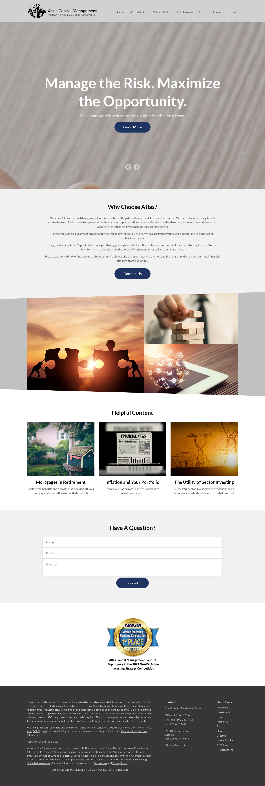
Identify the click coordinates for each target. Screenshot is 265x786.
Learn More (132, 127)
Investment (223, 712)
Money (220, 730)
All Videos (222, 745)
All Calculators (225, 749)
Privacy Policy (119, 763)
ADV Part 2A (102, 759)
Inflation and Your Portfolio (132, 482)
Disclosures (100, 763)
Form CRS (83, 759)
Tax (219, 726)
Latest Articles (225, 740)
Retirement (223, 707)
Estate (220, 716)
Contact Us (132, 273)
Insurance (222, 721)
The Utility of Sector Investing (204, 482)
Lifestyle (221, 735)
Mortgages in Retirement (61, 482)
